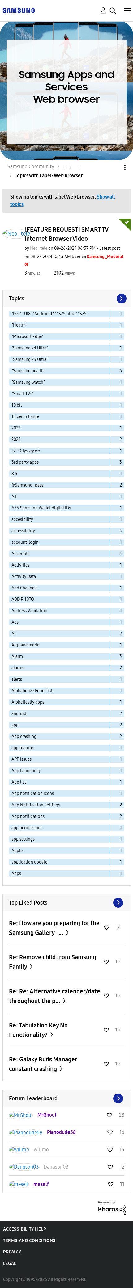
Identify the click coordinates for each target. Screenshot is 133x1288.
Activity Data (23, 576)
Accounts (20, 553)
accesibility (22, 519)
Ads (15, 622)
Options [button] (114, 168)
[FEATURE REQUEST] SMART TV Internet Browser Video (66, 234)
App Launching (25, 770)
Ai (13, 633)
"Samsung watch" (28, 382)
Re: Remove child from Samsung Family (52, 961)
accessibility (23, 530)
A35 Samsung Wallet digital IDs (41, 508)
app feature (22, 748)
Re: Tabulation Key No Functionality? (38, 1030)
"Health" (19, 325)
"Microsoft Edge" (27, 336)
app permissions (26, 827)
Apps (16, 873)
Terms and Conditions (29, 1240)
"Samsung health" (28, 371)
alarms (17, 668)
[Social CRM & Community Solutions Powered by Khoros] (112, 1207)
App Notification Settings (35, 805)
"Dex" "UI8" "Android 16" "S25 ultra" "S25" (49, 313)
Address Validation (29, 610)
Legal (9, 1263)
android (18, 713)
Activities (20, 565)
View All (67, 902)
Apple (17, 850)
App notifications (28, 816)
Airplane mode (25, 645)
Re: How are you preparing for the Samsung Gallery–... (54, 927)
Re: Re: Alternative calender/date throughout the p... (54, 996)
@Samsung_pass (27, 485)
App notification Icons (32, 793)
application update (29, 862)
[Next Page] (121, 298)
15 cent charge (25, 416)
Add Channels (24, 588)
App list (18, 782)
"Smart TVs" (22, 393)
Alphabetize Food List (31, 690)
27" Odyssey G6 (25, 451)
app (15, 725)
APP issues (21, 759)
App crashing (23, 736)
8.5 (14, 473)
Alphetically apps (27, 702)
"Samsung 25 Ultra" (29, 359)
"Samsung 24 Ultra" (29, 348)
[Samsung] (18, 10)
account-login (25, 542)
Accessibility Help (24, 1229)
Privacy (12, 1252)
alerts (16, 679)
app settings (23, 839)
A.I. (14, 496)
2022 (15, 428)
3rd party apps (25, 462)
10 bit (16, 405)
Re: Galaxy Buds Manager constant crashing (43, 1064)
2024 (16, 439)
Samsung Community (30, 166)
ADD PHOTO (22, 599)
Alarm (17, 656)
